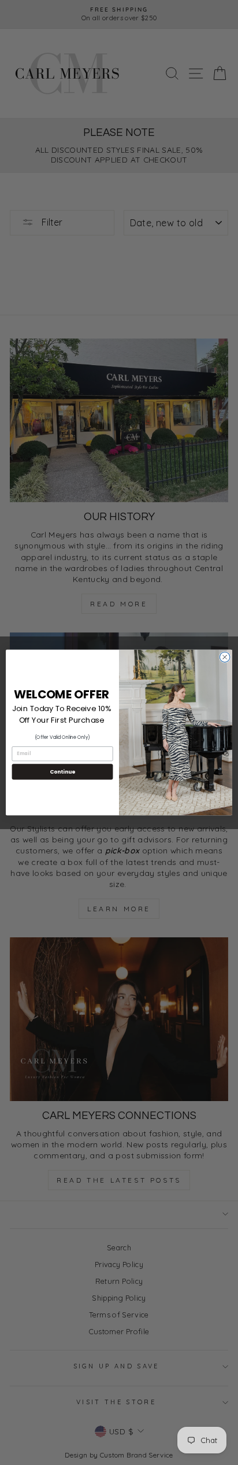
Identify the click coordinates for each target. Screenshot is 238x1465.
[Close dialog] (225, 657)
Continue (62, 771)
